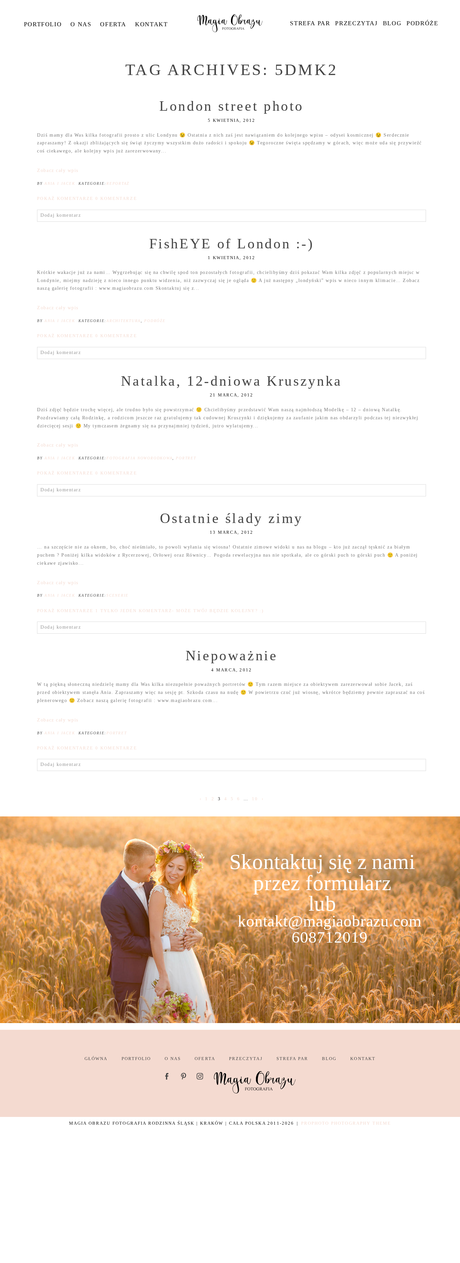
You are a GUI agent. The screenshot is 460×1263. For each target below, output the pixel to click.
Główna (96, 1058)
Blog (392, 23)
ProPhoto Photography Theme (346, 1123)
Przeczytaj (356, 23)
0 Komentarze (87, 198)
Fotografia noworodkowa (139, 458)
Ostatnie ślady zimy (231, 518)
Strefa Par (310, 23)
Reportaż (117, 183)
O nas (80, 24)
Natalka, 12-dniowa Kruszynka (231, 381)
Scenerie (117, 595)
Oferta (113, 24)
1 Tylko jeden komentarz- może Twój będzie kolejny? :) (150, 610)
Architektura (123, 321)
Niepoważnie (232, 655)
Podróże (422, 23)
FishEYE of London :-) (231, 243)
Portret (186, 458)
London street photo (231, 106)
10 (255, 798)
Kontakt (151, 24)
